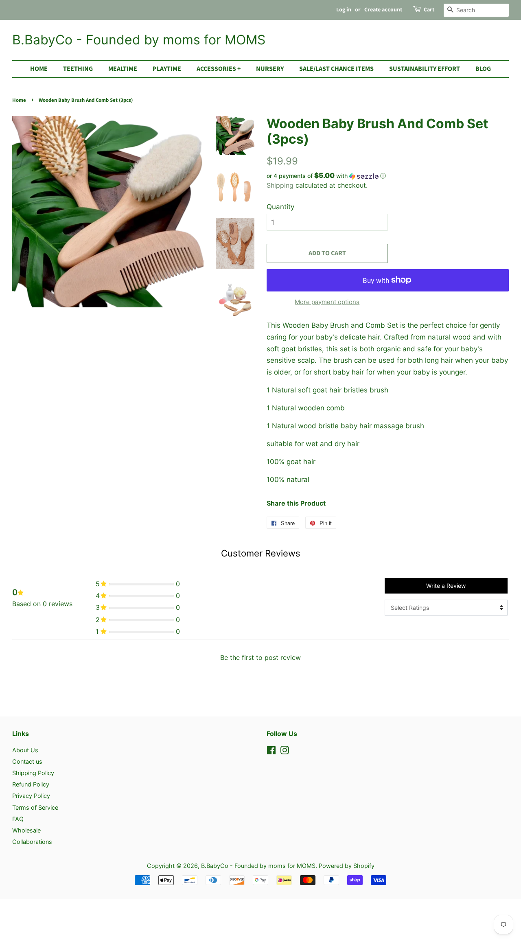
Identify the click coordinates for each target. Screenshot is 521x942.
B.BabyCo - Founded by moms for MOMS (138, 40)
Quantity (280, 207)
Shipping (280, 185)
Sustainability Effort (424, 68)
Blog (483, 68)
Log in (343, 10)
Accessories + (219, 68)
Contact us (27, 761)
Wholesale (26, 830)
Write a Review (446, 585)
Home (39, 68)
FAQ (18, 818)
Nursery (270, 68)
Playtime (167, 68)
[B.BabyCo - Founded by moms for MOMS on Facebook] (271, 751)
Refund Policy (30, 784)
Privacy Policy (31, 795)
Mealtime (122, 68)
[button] (388, 176)
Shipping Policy (33, 772)
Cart (429, 10)
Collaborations (32, 841)
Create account (383, 10)
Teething (78, 68)
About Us (25, 750)
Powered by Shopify (346, 865)
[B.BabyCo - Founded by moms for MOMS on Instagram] (284, 751)
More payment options (327, 302)
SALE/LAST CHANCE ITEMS (336, 68)
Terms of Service (35, 807)
